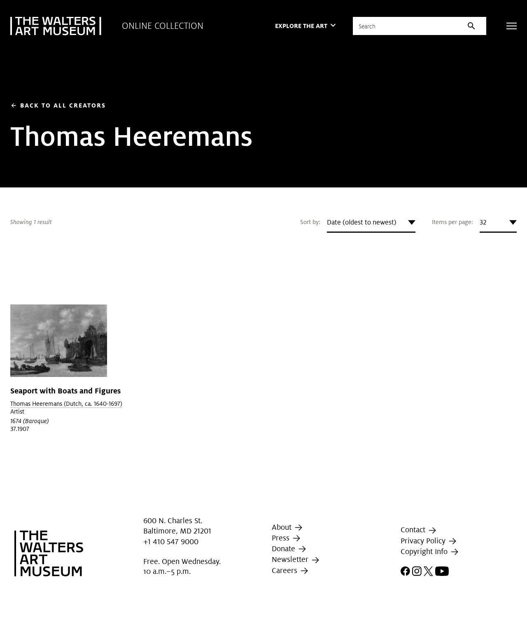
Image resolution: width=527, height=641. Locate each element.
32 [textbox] (483, 222)
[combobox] (371, 222)
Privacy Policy (424, 540)
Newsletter (291, 559)
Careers (285, 570)
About (283, 527)
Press (281, 538)
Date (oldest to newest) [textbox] (361, 222)
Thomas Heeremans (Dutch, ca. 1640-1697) (66, 403)
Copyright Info (425, 551)
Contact (414, 530)
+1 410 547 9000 (170, 541)
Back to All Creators (58, 105)
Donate (284, 548)
